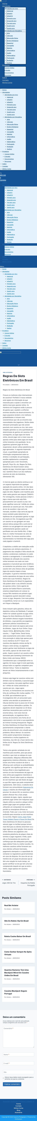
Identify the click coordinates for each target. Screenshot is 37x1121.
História (9, 48)
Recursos (8, 75)
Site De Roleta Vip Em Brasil (16, 921)
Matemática (11, 55)
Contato (5, 80)
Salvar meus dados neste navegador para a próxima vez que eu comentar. (19, 1078)
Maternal (10, 11)
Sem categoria (7, 372)
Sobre (4, 78)
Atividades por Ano (11, 8)
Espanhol (10, 43)
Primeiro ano (11, 18)
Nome (6, 1054)
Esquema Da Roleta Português (28, 882)
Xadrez (9, 63)
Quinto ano (11, 28)
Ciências (10, 36)
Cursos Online (9, 68)
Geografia (10, 45)
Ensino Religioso (12, 41)
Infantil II (10, 16)
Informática (11, 50)
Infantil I (9, 13)
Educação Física (12, 38)
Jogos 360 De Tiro (9, 881)
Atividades (6, 6)
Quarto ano (11, 26)
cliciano (7, 384)
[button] (13, 87)
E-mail (7, 1063)
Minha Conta (7, 83)
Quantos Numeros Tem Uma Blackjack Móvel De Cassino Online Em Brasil (16, 973)
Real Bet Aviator (11, 905)
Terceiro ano (11, 23)
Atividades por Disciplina (13, 31)
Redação (10, 60)
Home (4, 4)
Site (5, 1072)
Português (10, 58)
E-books (7, 70)
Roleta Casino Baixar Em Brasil (17, 936)
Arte (8, 33)
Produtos (6, 65)
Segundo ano (11, 21)
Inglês (9, 53)
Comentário (8, 1028)
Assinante (18, 1112)
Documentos (9, 73)
